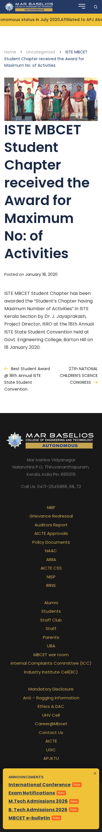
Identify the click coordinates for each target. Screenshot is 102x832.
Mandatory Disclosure (51, 689)
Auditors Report (51, 525)
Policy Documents (51, 542)
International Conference (39, 784)
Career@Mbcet (51, 724)
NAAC (51, 551)
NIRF (51, 507)
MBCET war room (51, 655)
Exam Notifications (31, 793)
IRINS (51, 585)
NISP (51, 577)
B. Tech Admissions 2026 (37, 809)
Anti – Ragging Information (51, 698)
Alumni (51, 603)
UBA (51, 646)
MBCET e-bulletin (29, 818)
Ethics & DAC (51, 706)
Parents (51, 637)
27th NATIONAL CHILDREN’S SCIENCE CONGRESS (79, 375)
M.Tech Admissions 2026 (38, 801)
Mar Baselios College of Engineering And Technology (29, 6)
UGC (51, 750)
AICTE (51, 741)
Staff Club (51, 620)
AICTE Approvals (51, 533)
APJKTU (51, 758)
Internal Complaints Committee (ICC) (51, 663)
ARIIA (51, 559)
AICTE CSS (51, 568)
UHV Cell (51, 715)
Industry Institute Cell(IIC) (51, 672)
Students (51, 611)
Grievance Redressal (51, 516)
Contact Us (51, 732)
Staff (51, 628)
